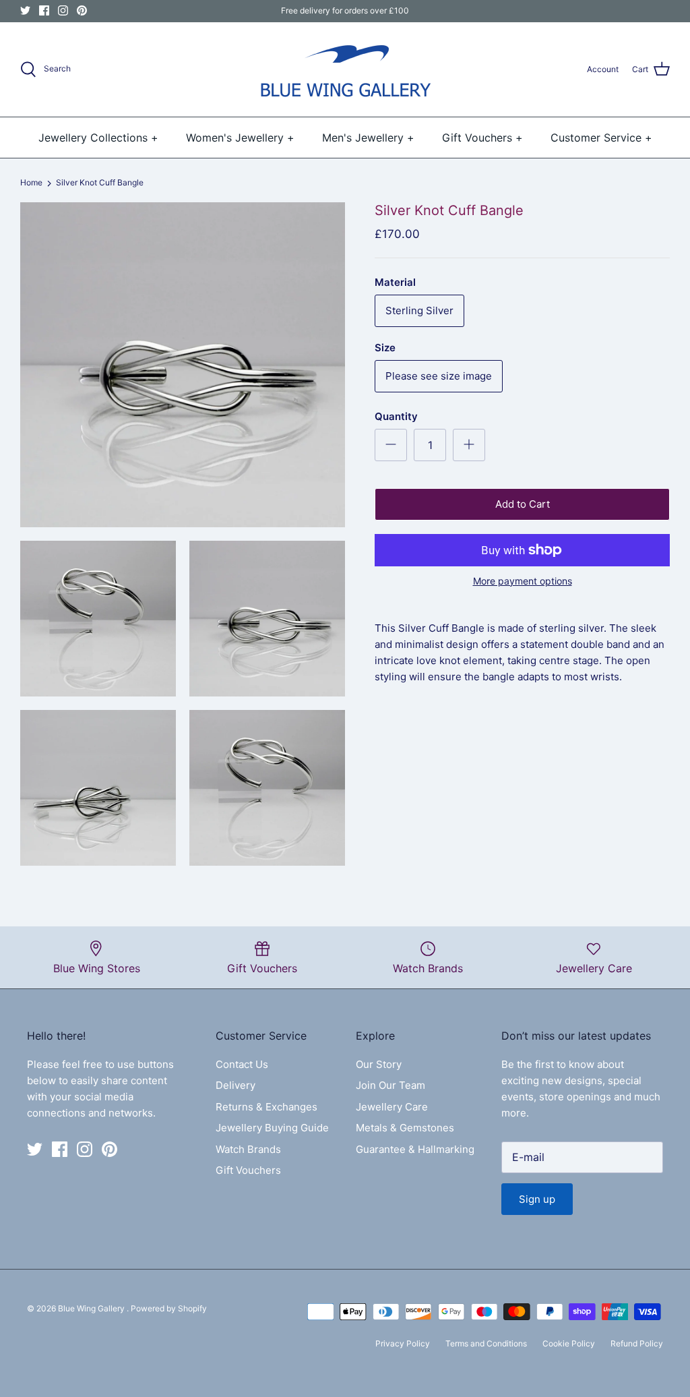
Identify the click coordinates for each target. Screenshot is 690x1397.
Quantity (396, 416)
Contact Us (242, 1064)
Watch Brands (248, 1149)
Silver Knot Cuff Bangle (100, 183)
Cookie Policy (568, 1343)
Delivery (235, 1085)
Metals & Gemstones (405, 1127)
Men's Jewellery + (368, 137)
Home (31, 183)
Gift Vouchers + (482, 137)
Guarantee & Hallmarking (415, 1149)
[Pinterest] (82, 10)
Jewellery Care (392, 1106)
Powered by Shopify (169, 1308)
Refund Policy (636, 1343)
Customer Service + (601, 137)
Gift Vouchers (248, 1170)
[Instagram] (63, 10)
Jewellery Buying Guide (272, 1127)
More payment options (522, 581)
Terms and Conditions (486, 1343)
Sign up (537, 1199)
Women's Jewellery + (240, 137)
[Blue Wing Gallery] (345, 69)
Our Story (379, 1064)
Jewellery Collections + (98, 137)
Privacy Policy (402, 1343)
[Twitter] (25, 10)
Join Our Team (390, 1085)
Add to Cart (522, 504)
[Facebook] (44, 10)
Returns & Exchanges (266, 1106)
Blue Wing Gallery (92, 1308)
